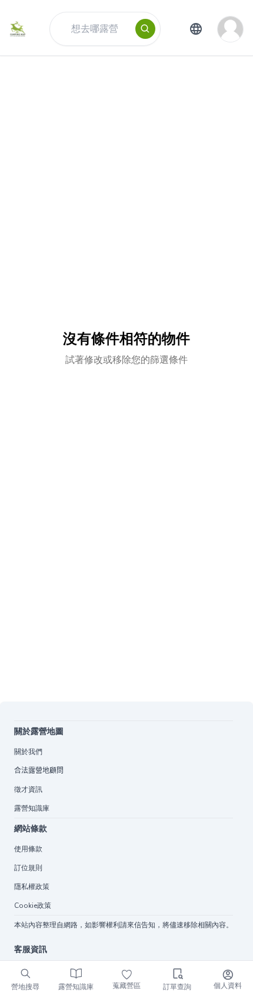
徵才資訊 (28, 789)
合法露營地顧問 (39, 770)
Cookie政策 (32, 905)
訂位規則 (28, 868)
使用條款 (28, 849)
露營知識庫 (31, 808)
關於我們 (28, 751)
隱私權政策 (31, 886)
